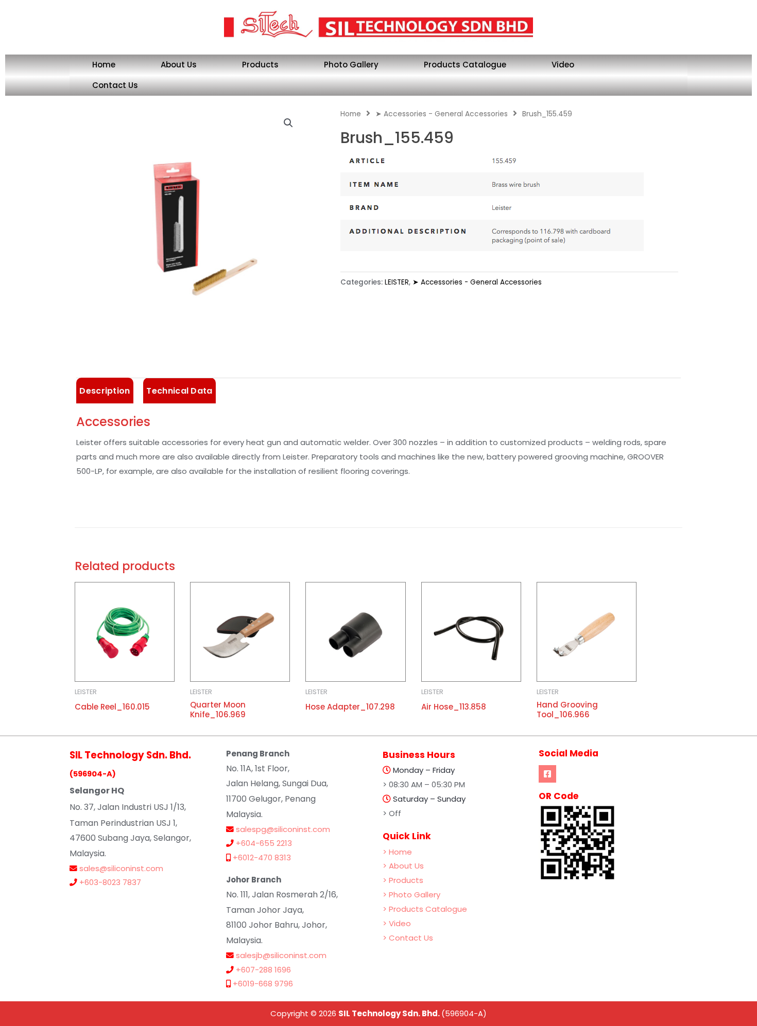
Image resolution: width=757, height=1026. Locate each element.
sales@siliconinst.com (121, 868)
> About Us (403, 865)
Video (563, 64)
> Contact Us (408, 937)
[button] (288, 123)
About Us (179, 64)
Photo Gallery (351, 64)
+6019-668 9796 (263, 983)
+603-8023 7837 (110, 882)
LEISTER (397, 282)
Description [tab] (104, 391)
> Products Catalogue (425, 909)
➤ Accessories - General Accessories (441, 114)
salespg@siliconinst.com (283, 829)
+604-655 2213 (264, 843)
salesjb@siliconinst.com (281, 955)
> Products (403, 880)
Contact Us (115, 85)
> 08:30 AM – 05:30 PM (424, 784)
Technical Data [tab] (179, 391)
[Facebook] (547, 774)
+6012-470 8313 (262, 857)
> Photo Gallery (411, 894)
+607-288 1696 (263, 969)
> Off (392, 813)
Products (260, 64)
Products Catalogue (465, 64)
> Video (397, 923)
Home (103, 64)
